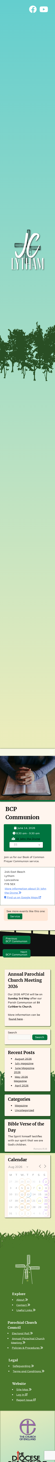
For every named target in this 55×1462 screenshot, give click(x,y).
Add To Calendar (28, 845)
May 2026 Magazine (21, 1079)
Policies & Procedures (26, 1348)
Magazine (21, 1105)
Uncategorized (24, 1110)
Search (12, 1032)
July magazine (24, 1063)
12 (22, 1194)
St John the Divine (28, 838)
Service (15, 916)
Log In (20, 1394)
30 (28, 1181)
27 (28, 1207)
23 (46, 1200)
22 (39, 1200)
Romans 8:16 (40, 1148)
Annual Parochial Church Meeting (28, 1340)
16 (46, 1194)
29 (22, 1181)
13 (28, 1194)
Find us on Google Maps (22, 897)
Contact (22, 1305)
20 (28, 1200)
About (20, 1299)
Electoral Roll (21, 1333)
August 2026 (23, 1058)
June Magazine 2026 (24, 1070)
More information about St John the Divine (25, 890)
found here (16, 1019)
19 (22, 1200)
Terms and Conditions (27, 1371)
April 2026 (22, 1085)
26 (22, 1207)
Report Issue (24, 1400)
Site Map (22, 1389)
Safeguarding (22, 1366)
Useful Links (24, 1310)
